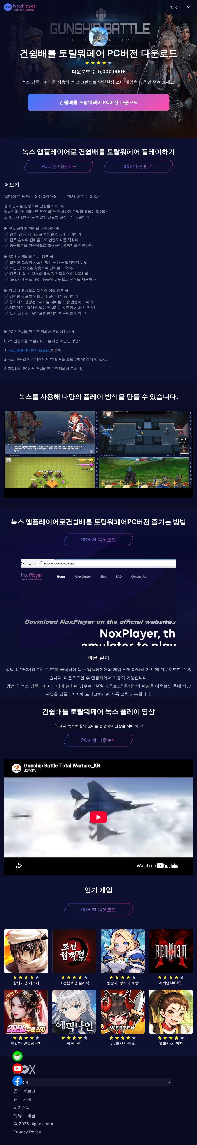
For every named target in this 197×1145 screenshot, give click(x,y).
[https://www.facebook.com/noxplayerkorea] (17, 1081)
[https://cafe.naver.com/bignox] (17, 1056)
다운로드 (42, 350)
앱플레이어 (25, 350)
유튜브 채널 (24, 1115)
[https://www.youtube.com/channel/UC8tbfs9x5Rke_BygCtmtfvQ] (17, 1068)
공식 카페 (22, 1099)
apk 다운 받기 (138, 166)
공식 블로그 (24, 1090)
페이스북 (22, 1107)
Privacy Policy (27, 1131)
